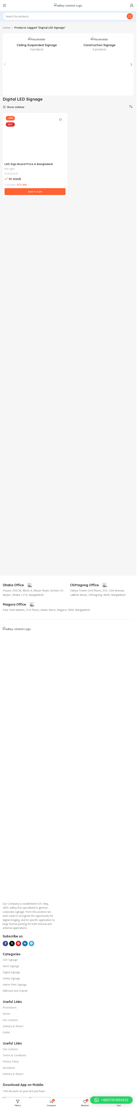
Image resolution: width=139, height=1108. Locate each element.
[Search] (130, 16)
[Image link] (68, 762)
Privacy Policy (11, 1061)
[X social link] (12, 943)
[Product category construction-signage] (99, 45)
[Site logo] (68, 5)
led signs (10, 394)
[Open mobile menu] (4, 5)
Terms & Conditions (14, 1055)
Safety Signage (11, 978)
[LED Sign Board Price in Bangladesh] (35, 250)
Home (6, 27)
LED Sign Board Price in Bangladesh (29, 389)
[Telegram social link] (31, 943)
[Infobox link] (17, 585)
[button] (5, 64)
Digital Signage (11, 972)
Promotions (10, 1007)
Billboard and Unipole (15, 990)
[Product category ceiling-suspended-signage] (36, 45)
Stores (6, 1013)
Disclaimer (9, 1067)
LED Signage (10, 959)
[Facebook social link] (5, 943)
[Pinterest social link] (18, 943)
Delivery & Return (13, 1026)
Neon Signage (11, 966)
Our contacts (10, 1020)
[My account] (131, 5)
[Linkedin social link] (25, 943)
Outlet (6, 1032)
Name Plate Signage (15, 984)
